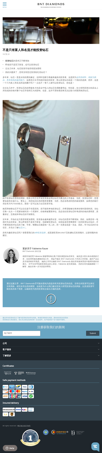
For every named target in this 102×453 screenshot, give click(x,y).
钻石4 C (22, 227)
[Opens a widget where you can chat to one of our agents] (10, 448)
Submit (93, 333)
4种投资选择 (40, 232)
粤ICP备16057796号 (23, 426)
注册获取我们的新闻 (51, 327)
